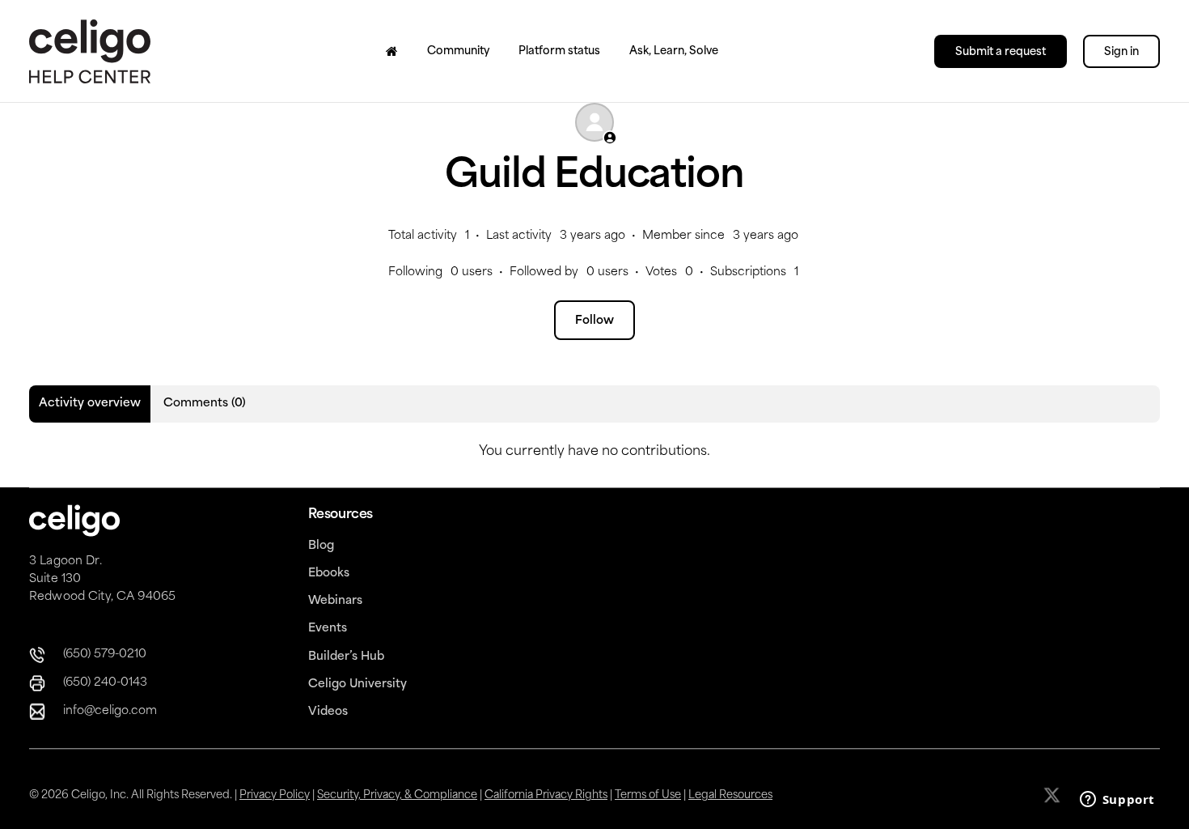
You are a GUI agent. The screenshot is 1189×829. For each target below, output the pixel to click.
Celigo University (357, 684)
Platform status (559, 51)
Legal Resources (730, 795)
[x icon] (1053, 795)
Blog (321, 546)
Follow (594, 321)
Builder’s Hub (346, 657)
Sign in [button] (1121, 52)
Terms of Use (648, 795)
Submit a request (1000, 52)
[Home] (392, 51)
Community (458, 51)
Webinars (335, 601)
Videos (328, 712)
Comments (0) (204, 403)
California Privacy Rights (545, 795)
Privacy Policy (274, 795)
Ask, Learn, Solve (673, 51)
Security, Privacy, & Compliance (397, 795)
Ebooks (328, 574)
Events (327, 629)
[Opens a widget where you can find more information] (1117, 800)
